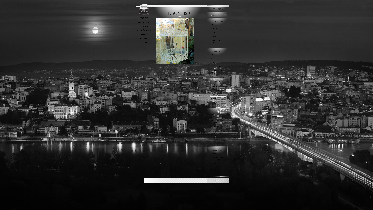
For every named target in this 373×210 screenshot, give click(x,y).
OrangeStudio (222, 181)
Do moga (213, 36)
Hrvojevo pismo (215, 141)
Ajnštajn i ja (214, 29)
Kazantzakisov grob (217, 167)
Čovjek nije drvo (216, 102)
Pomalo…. (215, 55)
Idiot (212, 62)
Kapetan (213, 98)
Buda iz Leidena (216, 94)
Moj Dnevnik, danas (217, 33)
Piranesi (213, 171)
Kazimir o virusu (217, 25)
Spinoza (213, 59)
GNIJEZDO (215, 153)
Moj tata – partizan (216, 66)
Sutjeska (213, 163)
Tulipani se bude (216, 90)
